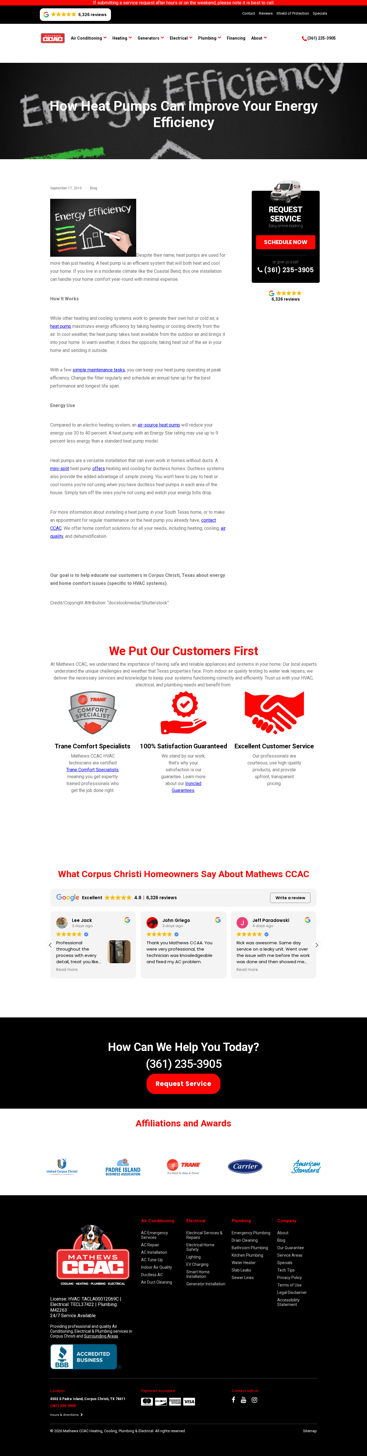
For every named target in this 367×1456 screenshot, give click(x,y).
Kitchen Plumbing (247, 1255)
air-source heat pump (159, 425)
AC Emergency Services (154, 1235)
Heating (119, 38)
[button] (316, 945)
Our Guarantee (290, 1247)
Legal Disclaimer (292, 1292)
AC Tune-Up (152, 1260)
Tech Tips (286, 1270)
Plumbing (207, 38)
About (256, 38)
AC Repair (150, 1245)
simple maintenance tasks (99, 370)
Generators (148, 38)
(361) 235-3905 (288, 270)
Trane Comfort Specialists (92, 769)
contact (208, 520)
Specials (320, 13)
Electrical (179, 38)
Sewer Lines (243, 1277)
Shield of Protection (292, 13)
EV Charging (197, 1264)
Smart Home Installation (198, 1274)
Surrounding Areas (101, 1336)
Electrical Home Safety (200, 1247)
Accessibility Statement (288, 1302)
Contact (248, 13)
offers (98, 468)
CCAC (56, 528)
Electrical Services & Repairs (204, 1235)
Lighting (193, 1257)
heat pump (60, 326)
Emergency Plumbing (251, 1233)
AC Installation (154, 1252)
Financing (236, 38)
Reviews (266, 13)
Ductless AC (152, 1274)
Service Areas (289, 1255)
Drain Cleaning (245, 1240)
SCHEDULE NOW (285, 242)
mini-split (59, 468)
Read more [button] (67, 969)
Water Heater (244, 1262)
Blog (93, 188)
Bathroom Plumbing (250, 1247)
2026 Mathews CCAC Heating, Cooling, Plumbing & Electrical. (104, 1431)
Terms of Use (289, 1285)
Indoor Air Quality (156, 1267)
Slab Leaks (241, 1270)
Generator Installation (205, 1284)
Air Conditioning (86, 38)
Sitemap (310, 1431)
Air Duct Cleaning (156, 1282)
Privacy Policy (289, 1277)
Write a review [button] (290, 898)
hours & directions (64, 1415)
